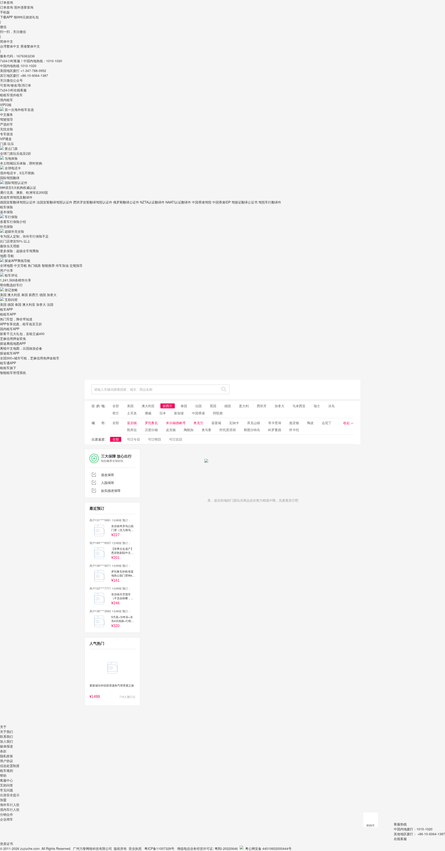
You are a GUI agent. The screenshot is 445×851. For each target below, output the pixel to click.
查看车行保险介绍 (13, 221)
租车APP (6, 309)
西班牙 (262, 405)
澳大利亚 (13, 294)
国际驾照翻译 (9, 177)
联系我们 (6, 736)
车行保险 (11, 216)
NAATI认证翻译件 (178, 202)
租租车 (5, 95)
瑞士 (317, 405)
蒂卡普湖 (274, 422)
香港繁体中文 (30, 46)
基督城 (216, 422)
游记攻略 (11, 289)
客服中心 (6, 780)
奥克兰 (198, 422)
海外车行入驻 (9, 804)
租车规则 (6, 770)
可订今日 (133, 439)
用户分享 (6, 270)
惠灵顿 (294, 422)
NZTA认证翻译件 (152, 202)
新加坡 (179, 413)
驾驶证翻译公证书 (244, 202)
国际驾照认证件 (16, 182)
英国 (213, 405)
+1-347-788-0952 (33, 70)
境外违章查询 (23, 7)
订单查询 (6, 7)
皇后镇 (132, 422)
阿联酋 (218, 413)
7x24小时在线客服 (13, 90)
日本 (162, 413)
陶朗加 (189, 429)
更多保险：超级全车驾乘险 (19, 250)
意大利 (244, 405)
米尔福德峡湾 (175, 422)
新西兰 (33, 294)
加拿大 (52, 294)
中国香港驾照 (201, 202)
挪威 (148, 413)
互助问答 (11, 299)
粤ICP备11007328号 (159, 848)
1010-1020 (28, 65)
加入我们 (6, 741)
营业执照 (135, 848)
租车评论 (11, 275)
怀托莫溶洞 (227, 429)
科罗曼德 (274, 429)
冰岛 (331, 405)
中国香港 (198, 413)
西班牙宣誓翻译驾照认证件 (92, 202)
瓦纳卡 (234, 422)
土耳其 (132, 413)
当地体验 (11, 158)
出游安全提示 (9, 795)
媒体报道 (6, 746)
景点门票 (11, 148)
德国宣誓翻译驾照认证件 (18, 202)
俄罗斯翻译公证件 (126, 202)
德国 (42, 294)
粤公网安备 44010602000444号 (268, 848)
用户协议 (6, 760)
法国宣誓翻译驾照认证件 (54, 202)
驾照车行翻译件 (269, 202)
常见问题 (6, 790)
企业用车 (6, 819)
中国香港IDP (221, 202)
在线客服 (400, 838)
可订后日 (175, 439)
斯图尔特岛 (252, 429)
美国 (3, 294)
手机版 (5, 12)
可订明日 (154, 439)
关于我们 (6, 731)
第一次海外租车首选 (19, 109)
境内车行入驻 (9, 809)
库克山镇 (253, 422)
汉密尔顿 (151, 429)
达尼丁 (326, 422)
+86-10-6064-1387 (34, 75)
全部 (115, 405)
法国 (50, 304)
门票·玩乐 (7, 143)
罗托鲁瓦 (151, 422)
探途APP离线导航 (17, 260)
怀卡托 (294, 429)
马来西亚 (298, 405)
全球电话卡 (13, 168)
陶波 (310, 422)
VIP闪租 (6, 104)
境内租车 (6, 99)
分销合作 (6, 814)
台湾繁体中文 (10, 46)
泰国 (24, 294)
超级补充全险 (14, 231)
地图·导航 (7, 255)
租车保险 (6, 207)
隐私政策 (6, 756)
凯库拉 (132, 429)
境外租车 (16, 95)
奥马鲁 (206, 429)
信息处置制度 (9, 765)
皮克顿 (171, 429)
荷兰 (115, 413)
